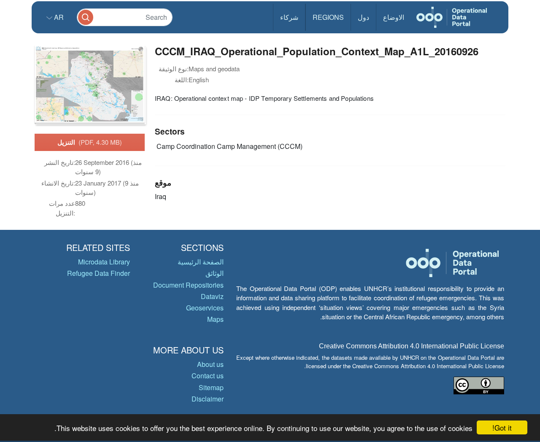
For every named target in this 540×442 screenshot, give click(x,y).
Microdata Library (104, 262)
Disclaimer (208, 399)
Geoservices (205, 308)
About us (210, 364)
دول (363, 17)
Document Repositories (188, 285)
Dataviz (212, 296)
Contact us (208, 375)
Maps (215, 319)
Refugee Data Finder (98, 273)
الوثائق (214, 273)
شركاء (289, 17)
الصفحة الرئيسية (201, 262)
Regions (328, 17)
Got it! (502, 427)
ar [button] (58, 17)
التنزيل (89, 142)
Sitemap (211, 387)
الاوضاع (393, 17)
